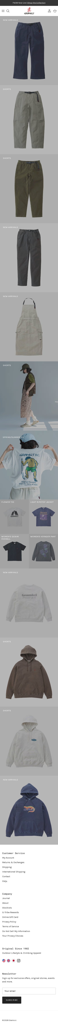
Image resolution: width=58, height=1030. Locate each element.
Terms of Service (10, 926)
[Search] (9, 11)
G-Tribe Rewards (10, 912)
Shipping (7, 867)
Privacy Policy (9, 921)
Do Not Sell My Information (16, 931)
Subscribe (12, 1000)
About (5, 903)
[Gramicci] (29, 11)
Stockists (7, 907)
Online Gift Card (10, 917)
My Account (8, 857)
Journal (6, 898)
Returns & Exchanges (13, 862)
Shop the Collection (36, 3)
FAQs (4, 881)
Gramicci (12, 1020)
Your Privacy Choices (12, 935)
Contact (6, 876)
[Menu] (3, 11)
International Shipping (13, 871)
